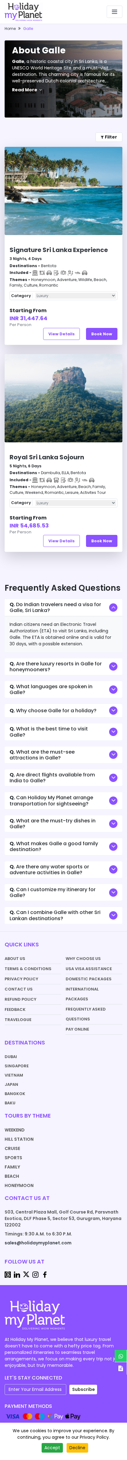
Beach (12, 1176)
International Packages (82, 994)
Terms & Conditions (28, 969)
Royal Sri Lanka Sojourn (47, 457)
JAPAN (11, 1084)
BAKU (10, 1103)
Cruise (12, 1148)
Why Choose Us (83, 959)
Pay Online (77, 1029)
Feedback (15, 1009)
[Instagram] (35, 1274)
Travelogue (18, 1020)
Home (10, 28)
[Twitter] (26, 1274)
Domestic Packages (89, 979)
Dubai (11, 1057)
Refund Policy (20, 999)
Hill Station (19, 1139)
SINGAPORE (17, 1066)
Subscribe (83, 1389)
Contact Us (19, 989)
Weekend (15, 1130)
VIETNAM (14, 1075)
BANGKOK (15, 1094)
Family (12, 1167)
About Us (15, 959)
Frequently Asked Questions (86, 1014)
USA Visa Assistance (89, 969)
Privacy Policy (21, 979)
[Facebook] (45, 1274)
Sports (13, 1158)
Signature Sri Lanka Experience (59, 250)
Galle (28, 28)
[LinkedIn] (17, 1274)
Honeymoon (19, 1185)
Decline (77, 1448)
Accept (52, 1448)
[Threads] (8, 1274)
